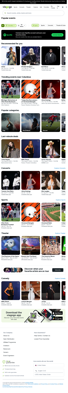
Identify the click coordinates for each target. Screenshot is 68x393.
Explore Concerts (59, 168)
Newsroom (6, 349)
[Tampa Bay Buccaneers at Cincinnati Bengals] (31, 93)
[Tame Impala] (11, 151)
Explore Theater (60, 233)
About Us (6, 335)
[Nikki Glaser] (31, 151)
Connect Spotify (57, 35)
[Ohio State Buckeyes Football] (11, 215)
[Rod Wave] (51, 58)
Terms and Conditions (33, 384)
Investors (6, 345)
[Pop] (11, 123)
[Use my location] (2, 25)
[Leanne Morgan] (31, 293)
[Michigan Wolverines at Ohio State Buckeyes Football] (11, 93)
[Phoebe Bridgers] (31, 58)
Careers (5, 352)
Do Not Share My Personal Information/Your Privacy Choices (17, 386)
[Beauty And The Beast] (31, 248)
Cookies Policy (53, 384)
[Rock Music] (31, 123)
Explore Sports (60, 200)
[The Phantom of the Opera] (11, 248)
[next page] (65, 55)
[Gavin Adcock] (51, 151)
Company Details (29, 382)
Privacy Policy (44, 384)
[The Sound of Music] (51, 248)
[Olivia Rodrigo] (51, 92)
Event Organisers (8, 355)
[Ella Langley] (51, 183)
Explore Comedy (60, 278)
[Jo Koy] (51, 293)
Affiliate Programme (9, 342)
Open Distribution (8, 339)
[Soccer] (51, 123)
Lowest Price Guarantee (41, 339)
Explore (36, 7)
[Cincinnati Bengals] (31, 215)
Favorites (46, 7)
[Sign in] (62, 7)
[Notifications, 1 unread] (66, 7)
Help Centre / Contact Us (42, 335)
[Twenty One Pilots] (11, 183)
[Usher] (11, 58)
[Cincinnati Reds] (51, 215)
